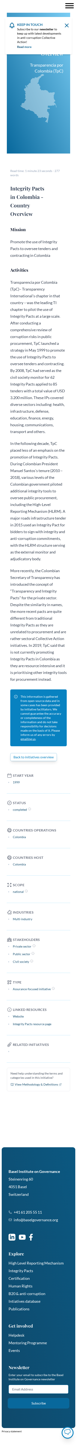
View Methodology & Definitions (36, 1084)
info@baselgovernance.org (36, 1219)
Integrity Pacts (21, 1270)
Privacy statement (12, 1431)
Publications (19, 1309)
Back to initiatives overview (33, 757)
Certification (19, 1278)
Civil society (21, 961)
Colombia (19, 837)
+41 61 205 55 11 (28, 1212)
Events (14, 1350)
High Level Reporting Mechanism (36, 1263)
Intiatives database (24, 1301)
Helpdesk (16, 1335)
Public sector (21, 954)
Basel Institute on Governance (34, 1171)
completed (20, 809)
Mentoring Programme (28, 1342)
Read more (24, 47)
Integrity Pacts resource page (32, 1024)
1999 (16, 782)
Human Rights (21, 1286)
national (18, 891)
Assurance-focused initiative (32, 989)
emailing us (28, 739)
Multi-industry (22, 919)
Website (18, 1016)
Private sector (22, 946)
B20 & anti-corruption (27, 1293)
